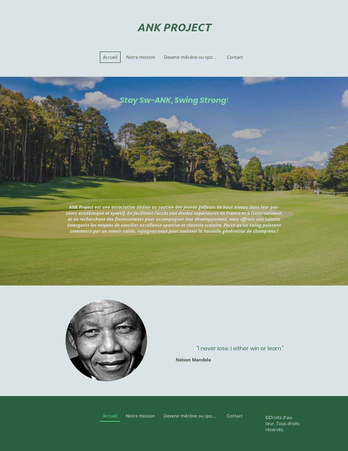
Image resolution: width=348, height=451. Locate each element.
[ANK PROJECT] (174, 38)
